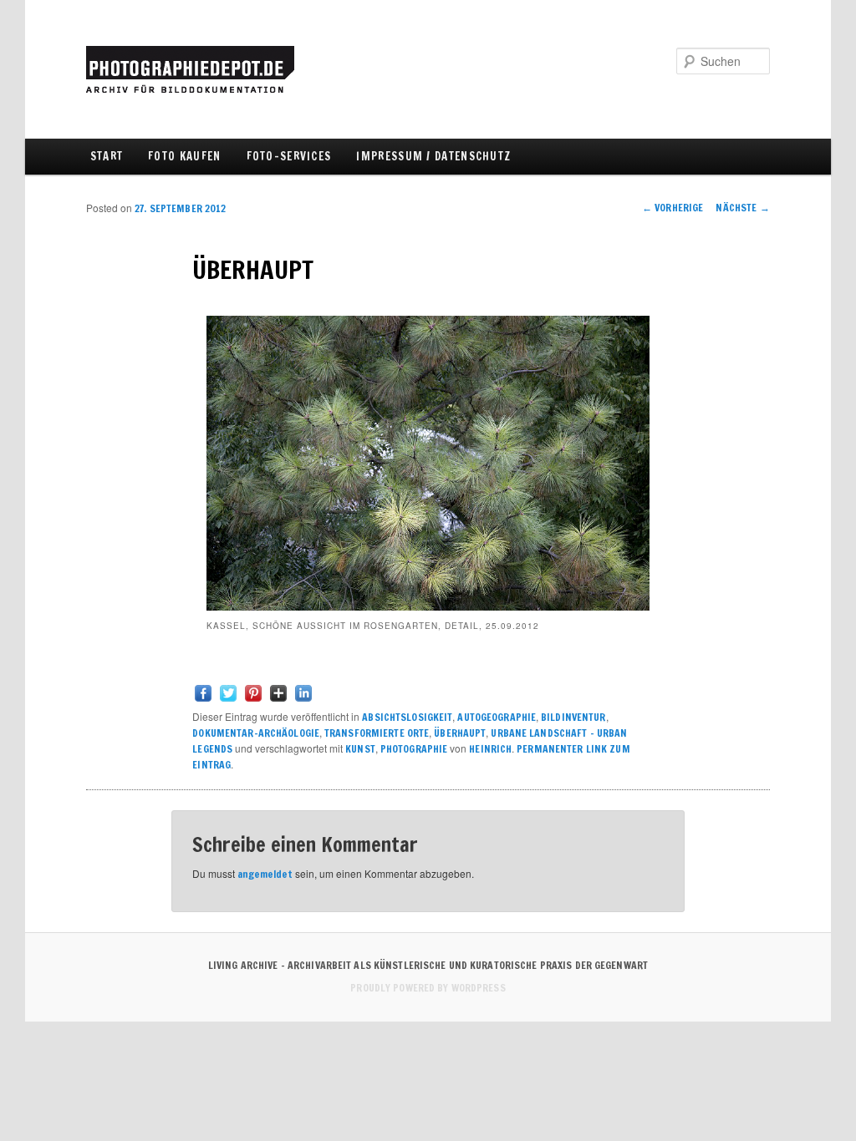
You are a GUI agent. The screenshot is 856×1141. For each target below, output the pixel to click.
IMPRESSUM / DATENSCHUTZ (433, 156)
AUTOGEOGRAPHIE (496, 717)
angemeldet (265, 874)
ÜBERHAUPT (460, 733)
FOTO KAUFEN (184, 156)
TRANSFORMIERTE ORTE (376, 733)
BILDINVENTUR (573, 717)
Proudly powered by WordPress (427, 988)
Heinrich (490, 749)
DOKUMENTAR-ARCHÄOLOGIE (255, 733)
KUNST (360, 749)
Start (107, 156)
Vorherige (673, 207)
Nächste (742, 207)
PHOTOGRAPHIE (413, 749)
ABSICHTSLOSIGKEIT (407, 717)
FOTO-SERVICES (289, 156)
